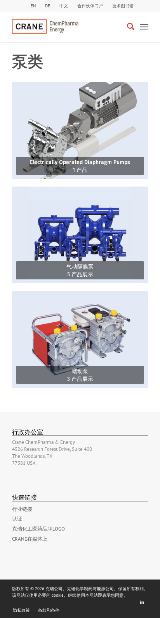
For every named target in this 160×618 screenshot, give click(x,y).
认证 (17, 518)
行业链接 (22, 509)
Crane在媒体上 (29, 539)
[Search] (126, 26)
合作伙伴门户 (90, 6)
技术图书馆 (123, 6)
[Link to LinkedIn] (142, 602)
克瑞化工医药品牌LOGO (38, 529)
